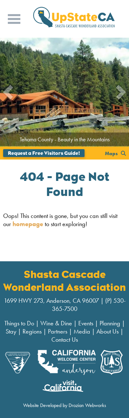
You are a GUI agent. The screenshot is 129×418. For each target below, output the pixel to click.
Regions (32, 331)
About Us (107, 331)
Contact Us (64, 339)
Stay (11, 331)
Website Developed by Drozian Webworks (64, 405)
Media (82, 331)
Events (85, 323)
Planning (110, 323)
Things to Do (19, 323)
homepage (28, 224)
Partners (57, 331)
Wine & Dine (56, 323)
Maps (111, 153)
